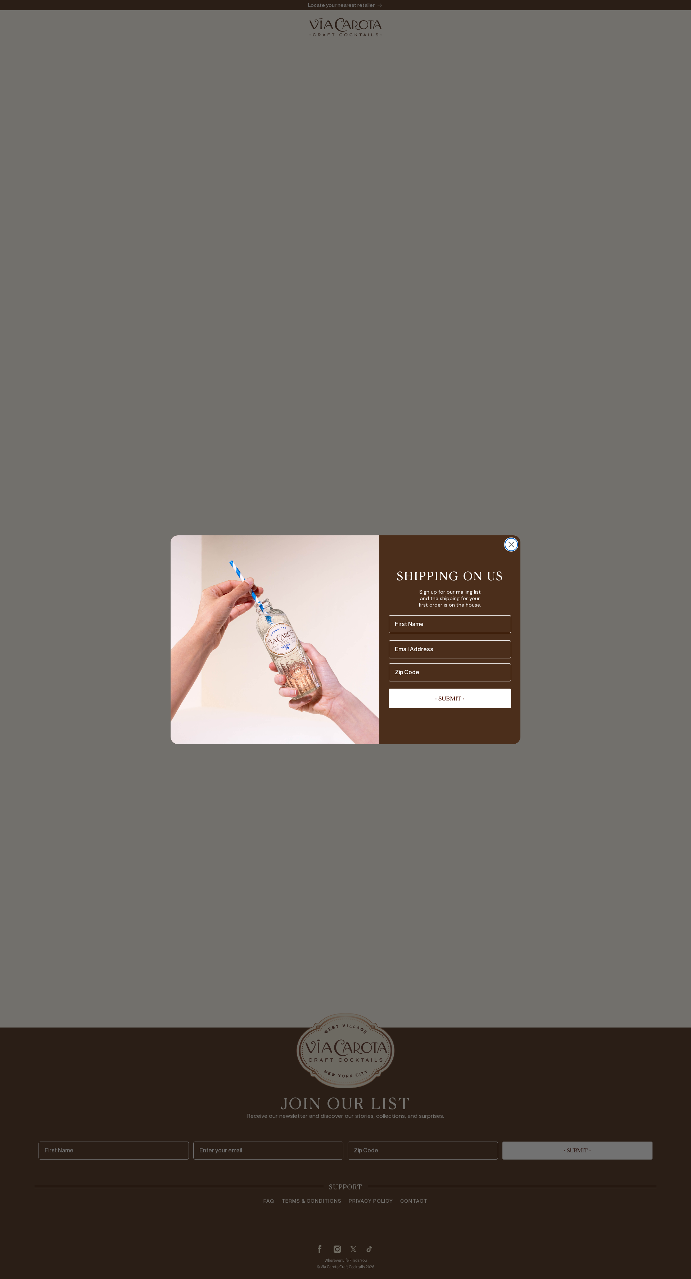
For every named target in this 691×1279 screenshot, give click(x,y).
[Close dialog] (511, 544)
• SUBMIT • (450, 698)
